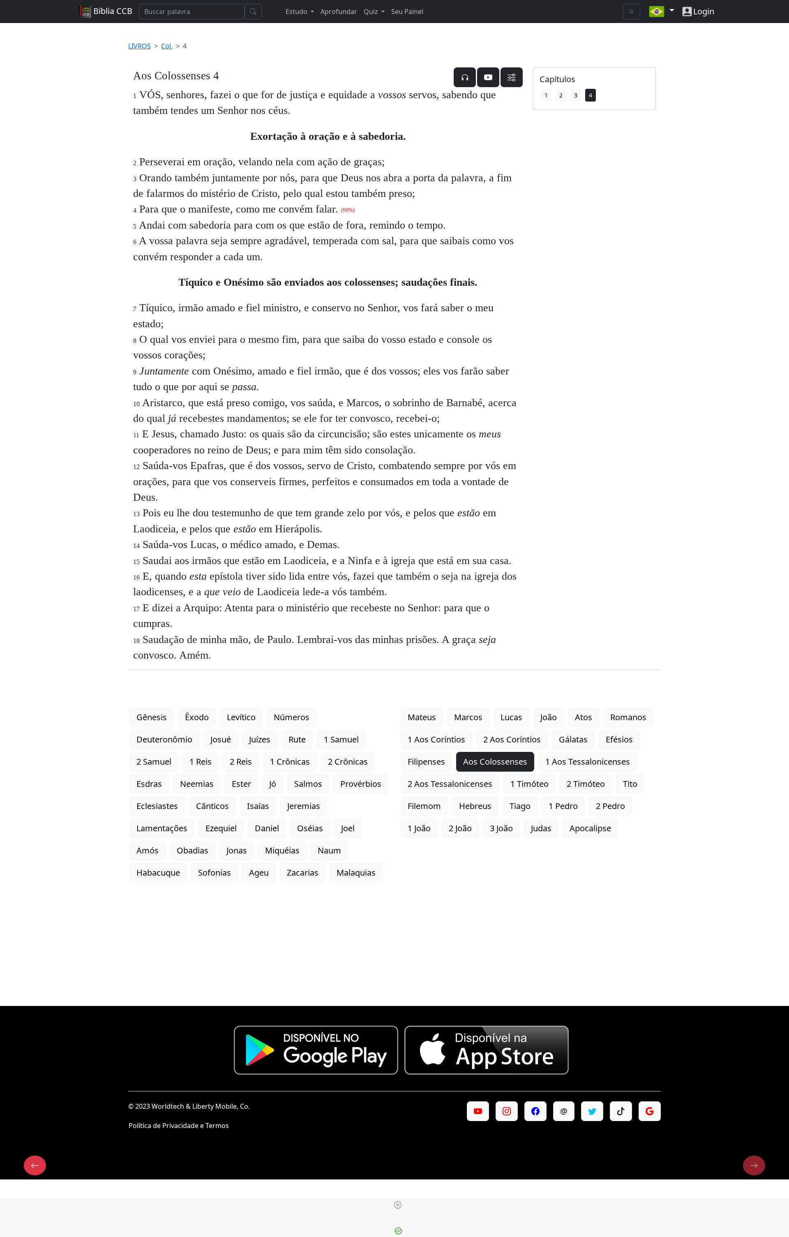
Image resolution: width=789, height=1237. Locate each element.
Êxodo (197, 717)
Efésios (619, 739)
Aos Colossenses (495, 761)
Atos (583, 717)
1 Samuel (341, 739)
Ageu (259, 872)
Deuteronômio (164, 739)
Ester (241, 783)
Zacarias (302, 872)
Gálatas (573, 739)
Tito (630, 783)
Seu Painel (407, 11)
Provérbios (360, 783)
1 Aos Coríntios (436, 739)
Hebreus (475, 806)
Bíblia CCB (111, 10)
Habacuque (158, 872)
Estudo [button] (297, 11)
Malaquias (356, 872)
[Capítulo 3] (35, 1165)
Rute (297, 739)
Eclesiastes (157, 806)
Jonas (236, 850)
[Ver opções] (512, 77)
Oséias (310, 828)
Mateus (422, 717)
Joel (348, 828)
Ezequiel (221, 828)
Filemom (424, 806)
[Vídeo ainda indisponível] (488, 77)
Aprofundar (339, 11)
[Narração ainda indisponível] (465, 77)
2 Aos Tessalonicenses (450, 783)
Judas (541, 828)
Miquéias (282, 850)
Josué (220, 739)
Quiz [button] (372, 11)
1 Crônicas (290, 761)
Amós (147, 850)
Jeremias (303, 806)
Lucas (511, 717)
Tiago (520, 806)
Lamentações (161, 828)
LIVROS (139, 46)
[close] (397, 1205)
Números (291, 717)
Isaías (258, 806)
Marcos (468, 717)
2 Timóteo (586, 783)
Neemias (197, 783)
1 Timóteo (529, 783)
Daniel (267, 828)
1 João (419, 828)
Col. (167, 46)
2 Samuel (153, 761)
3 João (501, 828)
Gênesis (151, 717)
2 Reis (241, 761)
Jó (272, 783)
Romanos (628, 717)
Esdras (149, 783)
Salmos (308, 783)
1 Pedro (563, 806)
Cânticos (212, 806)
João (548, 717)
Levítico (241, 717)
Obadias (192, 850)
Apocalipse (590, 828)
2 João (460, 828)
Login (703, 11)
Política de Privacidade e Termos (179, 1125)
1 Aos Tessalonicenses (587, 761)
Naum (329, 850)
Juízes (259, 739)
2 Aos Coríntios (512, 739)
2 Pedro (610, 806)
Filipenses (426, 761)
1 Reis (200, 761)
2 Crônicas (348, 761)
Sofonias (214, 872)
